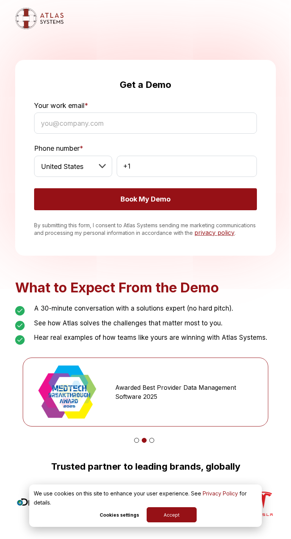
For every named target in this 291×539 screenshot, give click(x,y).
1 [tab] (136, 440)
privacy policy (214, 232)
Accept (172, 515)
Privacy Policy (220, 493)
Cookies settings (119, 515)
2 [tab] (144, 440)
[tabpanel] (145, 392)
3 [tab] (151, 440)
